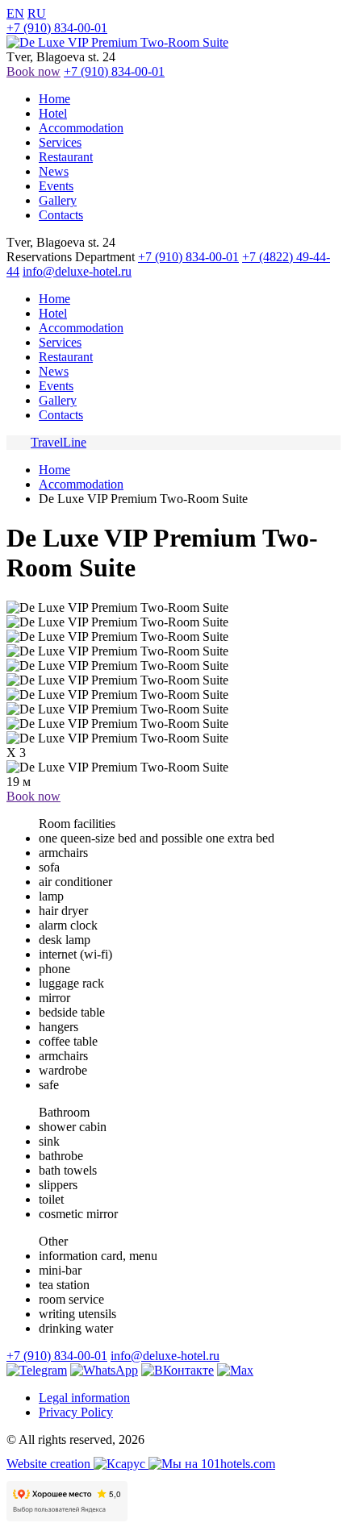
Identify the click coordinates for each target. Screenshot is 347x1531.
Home (54, 99)
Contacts (61, 215)
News (54, 171)
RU (36, 13)
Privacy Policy (76, 1412)
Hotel (53, 113)
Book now (33, 71)
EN (15, 13)
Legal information (84, 1397)
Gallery (58, 200)
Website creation (50, 1464)
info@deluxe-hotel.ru (77, 271)
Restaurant (66, 157)
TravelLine (58, 442)
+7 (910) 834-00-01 (56, 28)
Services (60, 142)
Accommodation (81, 128)
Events (56, 186)
